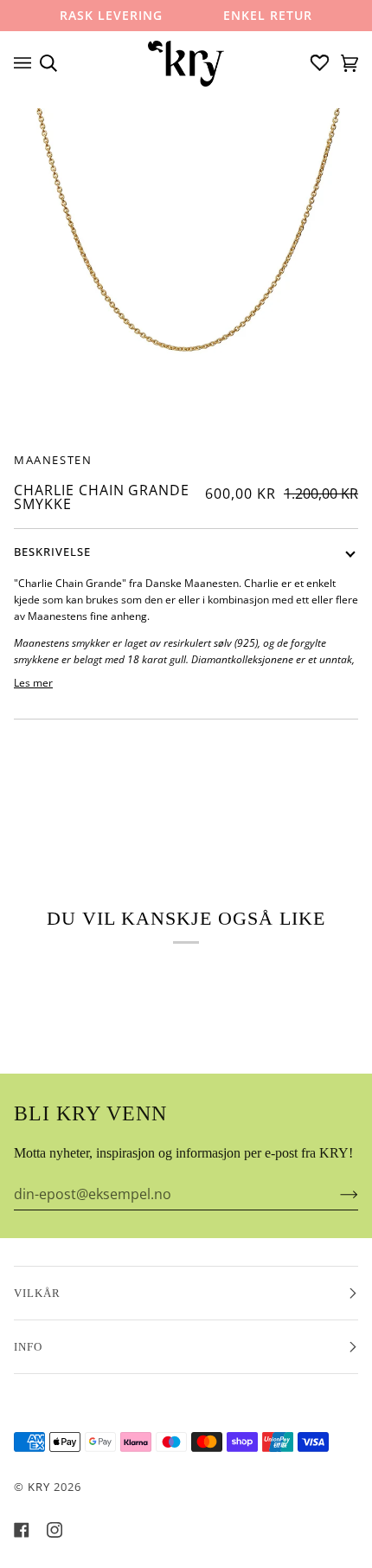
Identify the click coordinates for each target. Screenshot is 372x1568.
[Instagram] (54, 1530)
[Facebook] (21, 1530)
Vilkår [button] (37, 1293)
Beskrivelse (52, 551)
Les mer (33, 682)
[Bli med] (335, 1194)
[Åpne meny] (27, 63)
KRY (39, 1486)
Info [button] (28, 1346)
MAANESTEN (53, 460)
